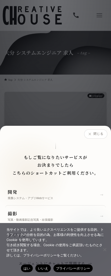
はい (26, 268)
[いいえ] (104, 249)
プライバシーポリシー (73, 268)
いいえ (43, 268)
